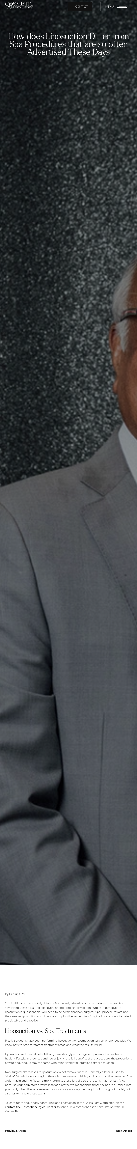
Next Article (124, 1130)
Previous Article (15, 1130)
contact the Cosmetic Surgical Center (30, 1107)
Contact (81, 6)
